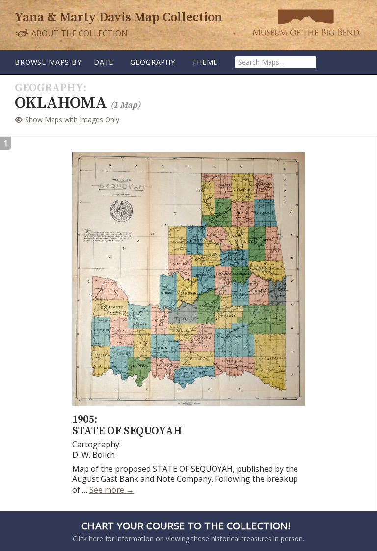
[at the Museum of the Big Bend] (305, 22)
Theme (204, 62)
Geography (152, 62)
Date (103, 62)
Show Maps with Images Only (72, 119)
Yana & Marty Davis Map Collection (118, 17)
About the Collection (78, 33)
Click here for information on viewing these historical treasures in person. (188, 531)
